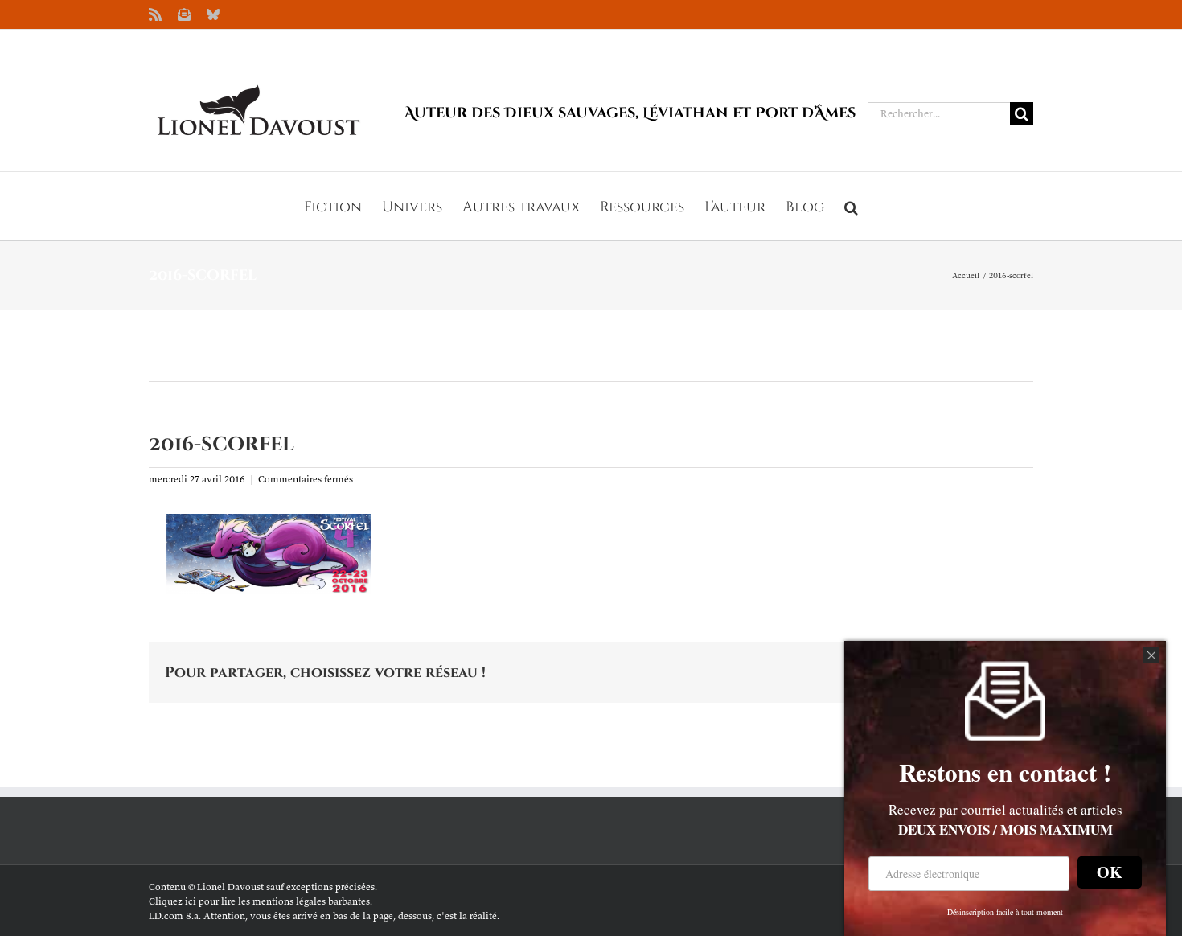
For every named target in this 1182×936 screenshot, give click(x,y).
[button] (851, 206)
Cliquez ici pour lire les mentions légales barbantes (259, 901)
